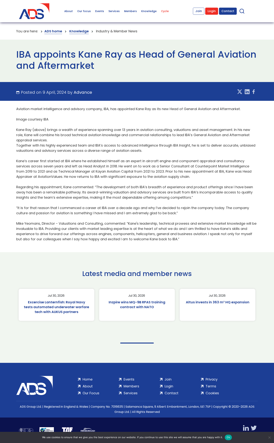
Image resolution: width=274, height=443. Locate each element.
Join (198, 11)
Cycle (165, 11)
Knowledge (149, 11)
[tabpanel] (56, 305)
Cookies (212, 393)
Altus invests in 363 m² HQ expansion (217, 302)
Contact (227, 11)
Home (87, 379)
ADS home (53, 31)
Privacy (212, 379)
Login (212, 11)
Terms (211, 386)
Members (130, 11)
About (68, 11)
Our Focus (91, 393)
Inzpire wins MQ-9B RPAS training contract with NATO (137, 304)
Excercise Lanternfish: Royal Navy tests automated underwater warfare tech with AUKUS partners (56, 307)
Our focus (84, 11)
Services (114, 11)
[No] (269, 437)
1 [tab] (137, 343)
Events (99, 11)
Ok (228, 437)
